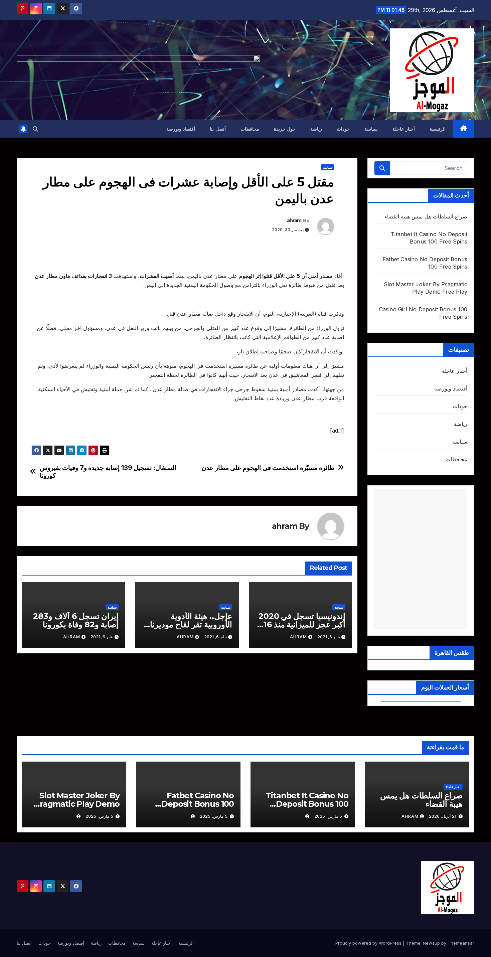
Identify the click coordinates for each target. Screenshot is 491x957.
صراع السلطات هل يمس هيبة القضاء (425, 216)
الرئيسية (438, 129)
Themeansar (461, 943)
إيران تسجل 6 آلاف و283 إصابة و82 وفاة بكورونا (76, 620)
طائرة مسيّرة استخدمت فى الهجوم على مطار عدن (268, 468)
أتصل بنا (218, 129)
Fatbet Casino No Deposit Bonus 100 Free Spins (197, 804)
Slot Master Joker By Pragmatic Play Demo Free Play (76, 804)
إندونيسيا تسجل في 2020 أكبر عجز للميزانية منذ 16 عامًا (302, 624)
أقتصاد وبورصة (180, 129)
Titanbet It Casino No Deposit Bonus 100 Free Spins (307, 804)
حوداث (343, 129)
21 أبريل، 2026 (442, 816)
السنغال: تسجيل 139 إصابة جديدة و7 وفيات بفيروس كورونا (108, 471)
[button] (35, 129)
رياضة (316, 129)
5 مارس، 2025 (328, 816)
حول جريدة (285, 129)
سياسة (371, 129)
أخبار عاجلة (403, 129)
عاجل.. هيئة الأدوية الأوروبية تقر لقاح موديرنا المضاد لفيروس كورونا (191, 624)
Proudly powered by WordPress (369, 943)
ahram (294, 220)
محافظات (249, 129)
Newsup (431, 943)
